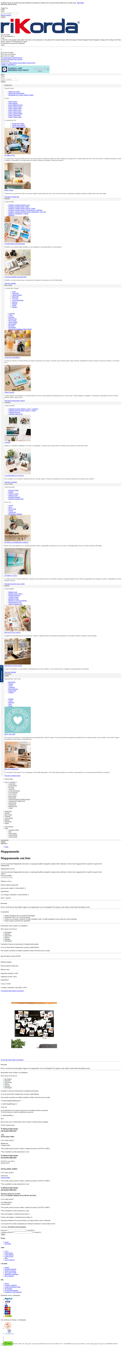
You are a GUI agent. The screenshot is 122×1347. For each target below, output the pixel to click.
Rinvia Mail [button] (80, 3)
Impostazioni (4, 840)
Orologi (10, 510)
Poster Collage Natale (14, 117)
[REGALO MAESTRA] (18, 767)
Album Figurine (17, 295)
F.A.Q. (6, 63)
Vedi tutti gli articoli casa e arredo (15, 584)
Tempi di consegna (10, 1271)
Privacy (7, 1283)
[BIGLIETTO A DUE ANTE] (18, 664)
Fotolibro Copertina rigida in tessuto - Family (21, 208)
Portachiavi (15, 293)
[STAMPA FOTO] (18, 153)
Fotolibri (7, 198)
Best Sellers (11, 682)
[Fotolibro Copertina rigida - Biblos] (18, 242)
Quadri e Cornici (13, 494)
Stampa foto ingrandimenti (16, 93)
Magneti (14, 303)
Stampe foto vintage (18, 123)
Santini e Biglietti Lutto (15, 604)
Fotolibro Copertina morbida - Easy (19, 205)
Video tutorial (13, 63)
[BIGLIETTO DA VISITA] (18, 631)
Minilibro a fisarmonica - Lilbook (18, 213)
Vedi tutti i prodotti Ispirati (12, 775)
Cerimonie (11, 313)
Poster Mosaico (13, 103)
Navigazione (8, 1288)
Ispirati (7, 675)
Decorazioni (12, 327)
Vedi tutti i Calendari (11, 482)
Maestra (10, 684)
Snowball (11, 317)
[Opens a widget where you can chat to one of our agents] (8, 1343)
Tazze (14, 291)
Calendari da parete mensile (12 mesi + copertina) (23, 409)
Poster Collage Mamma (15, 113)
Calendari (7, 402)
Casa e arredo (9, 484)
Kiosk (6, 847)
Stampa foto (8, 85)
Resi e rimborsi (9, 1276)
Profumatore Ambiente (15, 514)
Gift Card (15, 298)
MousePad (15, 297)
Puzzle (14, 305)
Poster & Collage (13, 490)
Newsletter (8, 1244)
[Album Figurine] (18, 390)
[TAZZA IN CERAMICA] (18, 356)
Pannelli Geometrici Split (15, 499)
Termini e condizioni (11, 1285)
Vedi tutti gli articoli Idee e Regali (15, 400)
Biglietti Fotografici (14, 595)
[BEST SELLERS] (18, 732)
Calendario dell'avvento (15, 414)
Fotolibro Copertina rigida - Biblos (18, 206)
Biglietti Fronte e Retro (15, 594)
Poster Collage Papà (14, 115)
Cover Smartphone (18, 300)
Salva (3, 1234)
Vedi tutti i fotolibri (10, 283)
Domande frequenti (10, 1269)
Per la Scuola (12, 320)
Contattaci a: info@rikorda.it (13, 1292)
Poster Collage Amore (15, 106)
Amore (10, 700)
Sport (10, 704)
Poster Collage (12, 101)
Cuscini (10, 505)
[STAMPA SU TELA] (18, 574)
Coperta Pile (12, 512)
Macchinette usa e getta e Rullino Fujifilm (20, 95)
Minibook (11, 215)
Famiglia (11, 692)
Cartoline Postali (13, 597)
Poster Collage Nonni (14, 112)
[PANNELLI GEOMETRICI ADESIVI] (18, 540)
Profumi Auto (12, 319)
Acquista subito (5, 1145)
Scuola (10, 685)
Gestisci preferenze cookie (12, 1287)
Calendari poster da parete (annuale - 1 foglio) (22, 410)
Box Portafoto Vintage (19, 127)
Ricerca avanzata (6, 15)
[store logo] (40, 33)
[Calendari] (18, 440)
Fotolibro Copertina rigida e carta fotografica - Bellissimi (25, 210)
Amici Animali (12, 322)
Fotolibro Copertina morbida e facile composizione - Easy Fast (27, 212)
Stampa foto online (14, 91)
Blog (6, 1258)
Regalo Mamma (13, 689)
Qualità (7, 1267)
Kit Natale (11, 325)
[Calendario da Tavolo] (18, 474)
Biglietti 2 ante (12, 592)
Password (4, 1230)
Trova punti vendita (10, 1272)
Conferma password (7, 1232)
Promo (7, 1242)
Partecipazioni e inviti (14, 602)
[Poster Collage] (18, 188)
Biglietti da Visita (13, 599)
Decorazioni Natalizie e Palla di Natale (20, 329)
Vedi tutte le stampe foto (12, 197)
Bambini (11, 699)
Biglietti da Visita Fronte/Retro (17, 600)
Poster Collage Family (15, 108)
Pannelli (10, 492)
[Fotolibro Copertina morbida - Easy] (18, 275)
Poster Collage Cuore (14, 110)
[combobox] (9, 13)
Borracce (15, 302)
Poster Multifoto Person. (15, 105)
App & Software (10, 1260)
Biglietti (7, 585)
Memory (14, 307)
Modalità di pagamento (11, 1274)
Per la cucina (12, 509)
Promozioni (8, 674)
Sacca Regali (12, 324)
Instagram (11, 702)
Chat (2, 63)
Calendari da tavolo (14, 412)
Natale (10, 706)
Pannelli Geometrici (14, 497)
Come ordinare (21, 63)
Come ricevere (30, 63)
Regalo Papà (12, 691)
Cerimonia (11, 687)
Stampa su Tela (13, 495)
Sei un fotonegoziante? (11, 1290)
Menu (2, 74)
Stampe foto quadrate (18, 125)
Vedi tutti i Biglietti (10, 672)
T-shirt (10, 315)
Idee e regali (8, 285)
